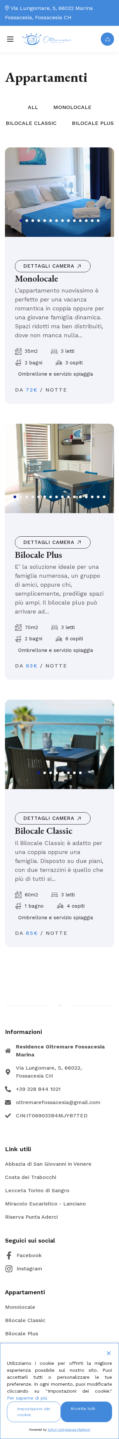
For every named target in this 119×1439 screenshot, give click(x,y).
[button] (21, 220)
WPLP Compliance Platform (69, 1429)
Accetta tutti (83, 1408)
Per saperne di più (27, 1398)
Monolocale (36, 278)
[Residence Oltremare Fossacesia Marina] (47, 39)
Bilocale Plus (38, 554)
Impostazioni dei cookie (33, 1412)
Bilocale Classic (43, 830)
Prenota (107, 39)
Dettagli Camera (48, 266)
